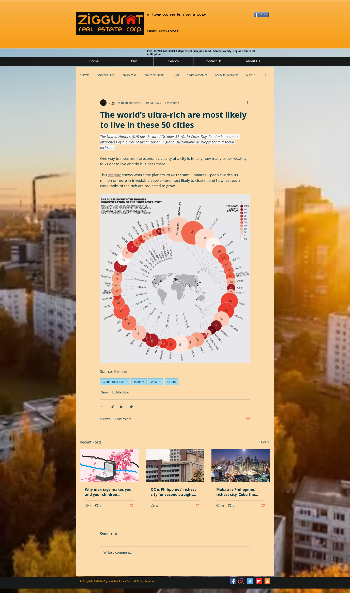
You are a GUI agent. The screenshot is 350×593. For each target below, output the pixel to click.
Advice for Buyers (154, 74)
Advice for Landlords (226, 74)
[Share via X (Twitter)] (112, 406)
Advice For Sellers (197, 74)
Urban (171, 382)
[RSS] (267, 581)
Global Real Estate (115, 382)
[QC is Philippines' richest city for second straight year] (175, 465)
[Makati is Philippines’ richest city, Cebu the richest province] (240, 465)
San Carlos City (105, 74)
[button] (265, 74)
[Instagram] (241, 581)
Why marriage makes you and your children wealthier (108, 492)
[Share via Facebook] (102, 406)
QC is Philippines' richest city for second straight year (173, 492)
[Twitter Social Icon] (250, 581)
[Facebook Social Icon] (233, 581)
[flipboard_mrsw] (259, 581)
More (249, 74)
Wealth (155, 382)
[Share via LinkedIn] (122, 406)
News (176, 74)
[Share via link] (132, 406)
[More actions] (247, 102)
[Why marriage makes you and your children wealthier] (109, 465)
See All (265, 441)
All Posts (84, 74)
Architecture (130, 74)
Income (139, 382)
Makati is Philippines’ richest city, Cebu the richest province (236, 492)
